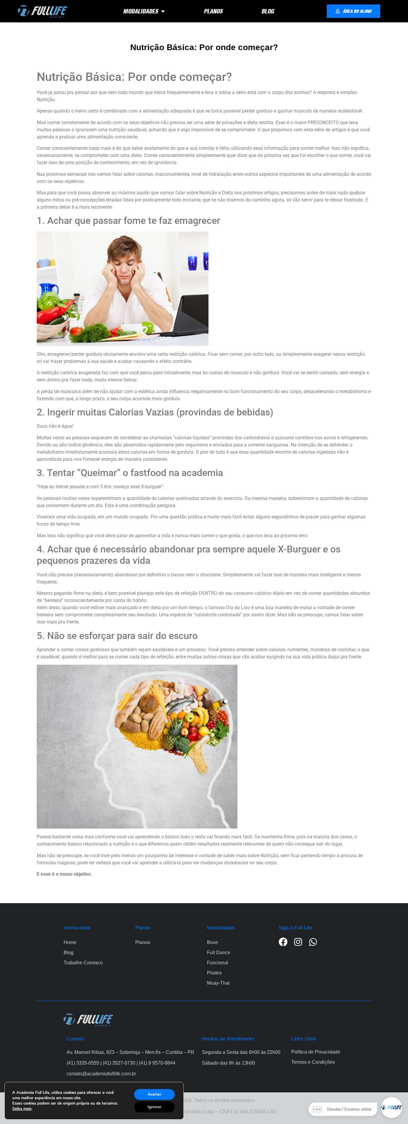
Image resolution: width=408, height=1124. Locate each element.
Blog (68, 952)
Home (70, 942)
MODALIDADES (140, 11)
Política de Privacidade (315, 1051)
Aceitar (154, 1094)
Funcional (217, 962)
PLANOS (213, 11)
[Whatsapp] (313, 941)
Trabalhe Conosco (83, 962)
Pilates (214, 972)
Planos (142, 942)
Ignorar (154, 1107)
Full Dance (218, 952)
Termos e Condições (313, 1062)
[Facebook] (283, 941)
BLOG (267, 11)
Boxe (212, 942)
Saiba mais (21, 1108)
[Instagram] (298, 941)
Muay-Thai (218, 983)
